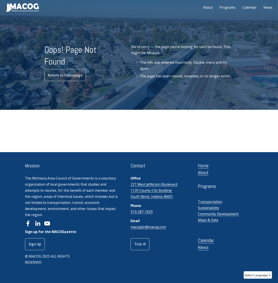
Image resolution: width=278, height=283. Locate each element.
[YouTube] (47, 223)
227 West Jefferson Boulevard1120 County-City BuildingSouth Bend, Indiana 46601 (154, 190)
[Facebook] (28, 223)
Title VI (140, 244)
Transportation (210, 201)
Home (203, 165)
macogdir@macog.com (148, 227)
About (208, 7)
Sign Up (35, 244)
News (267, 7)
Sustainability (208, 207)
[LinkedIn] (38, 223)
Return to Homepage (65, 75)
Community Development (218, 213)
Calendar (249, 7)
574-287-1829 (142, 211)
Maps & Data (208, 220)
